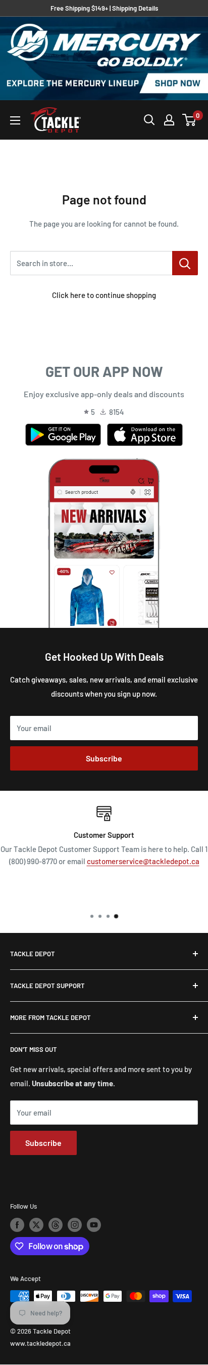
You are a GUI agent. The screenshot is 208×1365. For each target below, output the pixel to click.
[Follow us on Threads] (55, 1225)
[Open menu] (15, 120)
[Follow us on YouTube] (94, 1225)
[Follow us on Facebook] (17, 1225)
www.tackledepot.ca (40, 1343)
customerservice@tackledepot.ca (143, 861)
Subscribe (104, 758)
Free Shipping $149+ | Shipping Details (104, 8)
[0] (189, 120)
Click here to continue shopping (104, 295)
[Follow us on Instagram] (75, 1225)
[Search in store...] (185, 263)
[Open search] (149, 119)
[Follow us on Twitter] (36, 1225)
